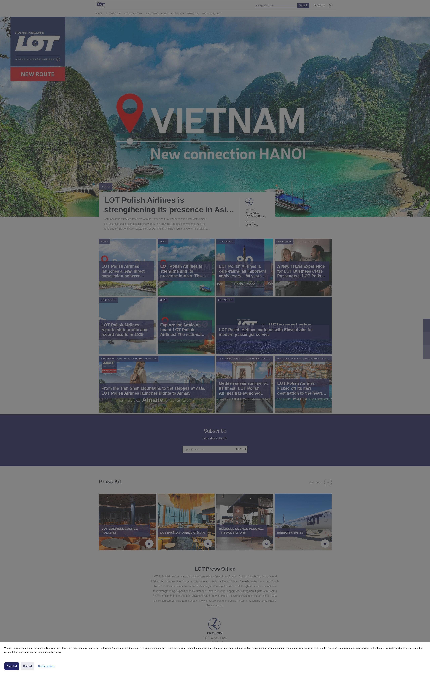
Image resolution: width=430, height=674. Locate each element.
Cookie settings (46, 666)
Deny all (27, 666)
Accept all (12, 666)
